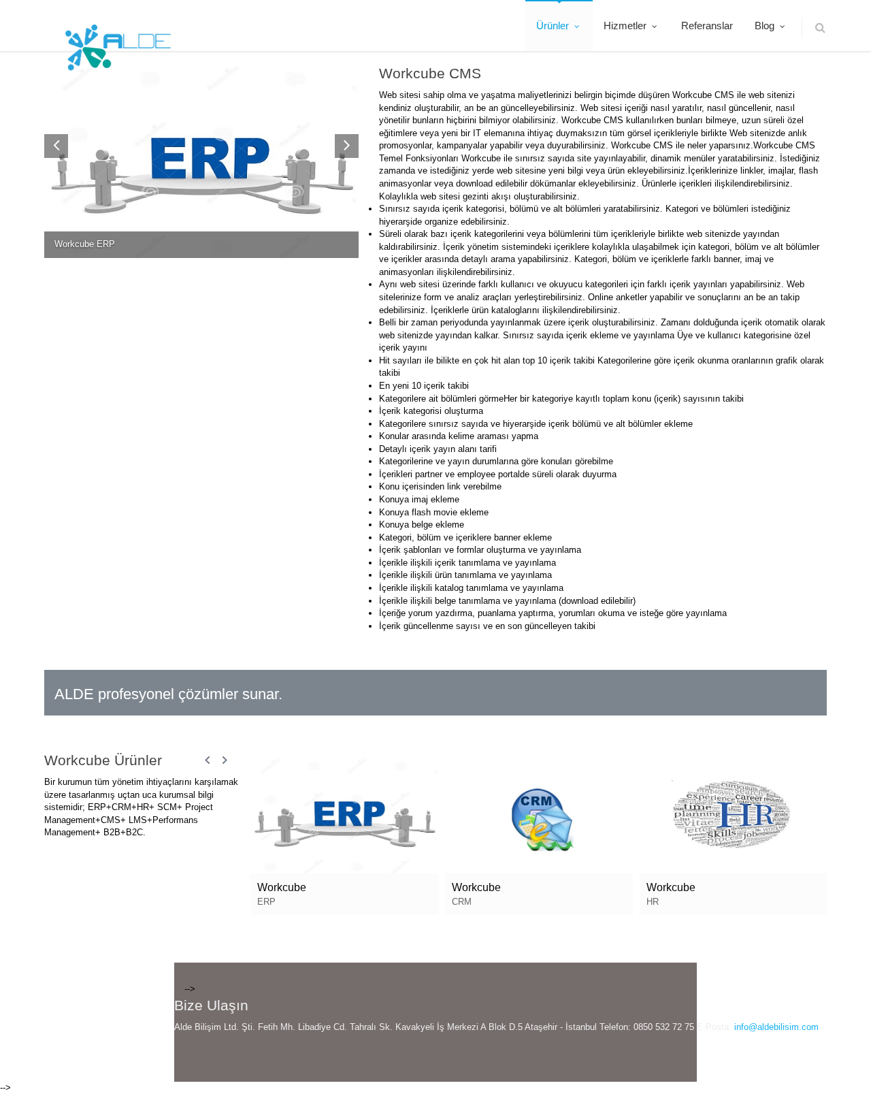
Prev (208, 760)
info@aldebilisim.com (776, 1027)
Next (224, 760)
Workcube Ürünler (103, 760)
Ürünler (554, 25)
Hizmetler (626, 25)
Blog (766, 25)
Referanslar (707, 25)
